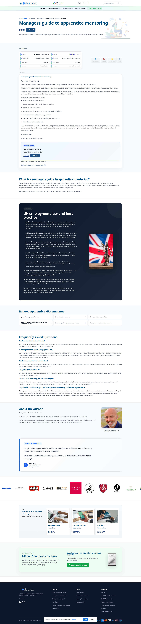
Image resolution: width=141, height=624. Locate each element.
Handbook (55, 602)
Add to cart (31, 29)
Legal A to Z (80, 593)
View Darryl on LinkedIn (110, 430)
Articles (103, 608)
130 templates (79, 528)
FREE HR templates (107, 599)
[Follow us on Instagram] (22, 602)
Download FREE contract (79, 565)
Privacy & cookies (82, 599)
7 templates (54, 528)
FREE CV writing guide (108, 605)
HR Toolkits (55, 608)
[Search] (118, 3)
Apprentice (40, 18)
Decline (92, 619)
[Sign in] (83, 3)
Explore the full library (95, 8)
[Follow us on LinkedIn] (20, 602)
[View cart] (79, 3)
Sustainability (81, 602)
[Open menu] (88, 3)
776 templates (101, 528)
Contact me (22, 598)
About (103, 593)
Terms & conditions (83, 596)
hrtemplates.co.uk (106, 611)
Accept (85, 619)
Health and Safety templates (61, 605)
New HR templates (107, 602)
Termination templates (59, 599)
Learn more (73, 619)
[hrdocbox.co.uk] (28, 3)
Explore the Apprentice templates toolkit (33, 165)
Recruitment (32, 18)
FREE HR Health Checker (108, 596)
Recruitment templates (59, 593)
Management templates (59, 596)
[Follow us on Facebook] (24, 602)
